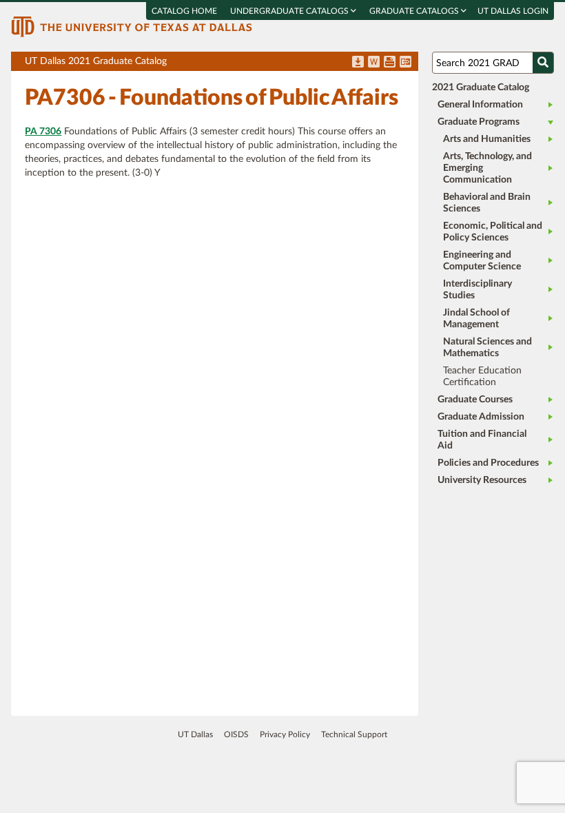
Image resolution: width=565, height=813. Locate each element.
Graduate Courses (475, 399)
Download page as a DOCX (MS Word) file (374, 63)
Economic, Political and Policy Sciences (492, 232)
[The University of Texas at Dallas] (131, 26)
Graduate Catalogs (415, 11)
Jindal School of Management (476, 318)
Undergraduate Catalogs (290, 11)
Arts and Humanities (487, 139)
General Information (480, 105)
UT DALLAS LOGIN (512, 11)
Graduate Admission (481, 417)
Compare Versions (405, 63)
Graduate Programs (479, 122)
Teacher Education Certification (482, 376)
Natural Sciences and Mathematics (487, 347)
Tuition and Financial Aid (482, 440)
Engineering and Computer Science (482, 260)
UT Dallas (195, 734)
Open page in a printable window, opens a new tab (389, 63)
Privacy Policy (285, 734)
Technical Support (354, 734)
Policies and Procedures (488, 463)
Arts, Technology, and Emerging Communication (487, 168)
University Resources (482, 480)
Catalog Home (184, 11)
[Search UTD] (543, 62)
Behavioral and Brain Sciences (487, 203)
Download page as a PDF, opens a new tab (358, 63)
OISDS (236, 734)
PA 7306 (43, 131)
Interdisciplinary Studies (477, 289)
